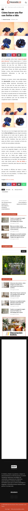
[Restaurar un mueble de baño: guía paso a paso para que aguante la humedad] (5, 303)
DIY (6, 7)
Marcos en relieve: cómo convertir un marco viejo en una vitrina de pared (18, 228)
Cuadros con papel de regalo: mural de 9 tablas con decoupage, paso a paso (17, 220)
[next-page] (5, 242)
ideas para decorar (18, 189)
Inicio (3, 7)
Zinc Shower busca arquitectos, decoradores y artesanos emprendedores (6, 206)
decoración (8, 189)
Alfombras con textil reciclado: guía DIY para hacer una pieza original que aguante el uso (18, 235)
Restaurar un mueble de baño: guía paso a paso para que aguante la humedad (18, 303)
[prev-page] (3, 242)
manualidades (5, 191)
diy (12, 189)
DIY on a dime (10, 179)
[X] (15, 496)
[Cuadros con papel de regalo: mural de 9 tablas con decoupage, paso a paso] (5, 220)
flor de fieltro (21, 161)
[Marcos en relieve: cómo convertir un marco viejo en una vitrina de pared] (5, 228)
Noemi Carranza (6, 19)
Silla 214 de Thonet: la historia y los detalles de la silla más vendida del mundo (18, 294)
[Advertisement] (14, 399)
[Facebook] (12, 496)
